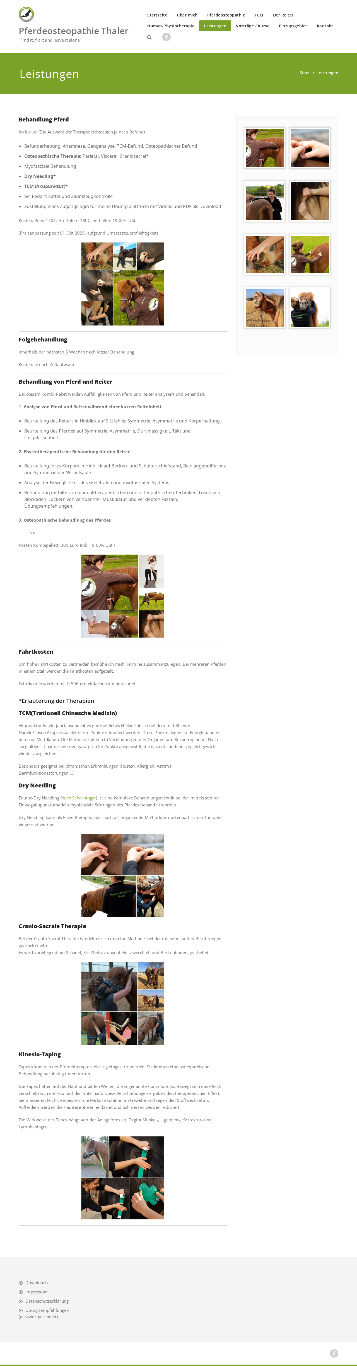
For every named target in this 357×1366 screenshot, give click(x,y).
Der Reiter (283, 15)
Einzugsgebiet (293, 25)
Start (304, 72)
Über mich (187, 15)
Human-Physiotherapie (170, 25)
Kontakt (325, 25)
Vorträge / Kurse (252, 25)
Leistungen (215, 25)
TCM (259, 15)
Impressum (36, 1292)
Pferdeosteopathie (226, 15)
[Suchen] (149, 37)
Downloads (36, 1282)
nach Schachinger (79, 798)
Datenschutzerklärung (47, 1301)
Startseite (157, 15)
